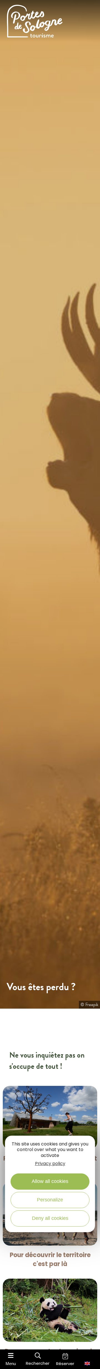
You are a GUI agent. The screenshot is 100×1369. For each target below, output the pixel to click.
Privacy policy (50, 1163)
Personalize (50, 1200)
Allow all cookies (50, 1181)
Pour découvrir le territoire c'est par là (50, 1259)
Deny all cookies (50, 1218)
